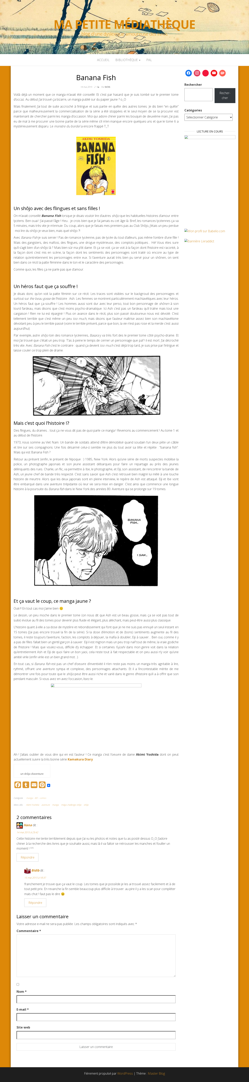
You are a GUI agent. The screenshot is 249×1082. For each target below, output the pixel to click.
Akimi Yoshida (32, 804)
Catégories (193, 110)
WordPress (125, 1073)
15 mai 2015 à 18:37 (35, 877)
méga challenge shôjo (71, 804)
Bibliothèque (127, 60)
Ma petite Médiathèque (124, 24)
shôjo (86, 804)
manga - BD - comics (36, 797)
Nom (22, 991)
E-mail (23, 1009)
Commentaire (29, 931)
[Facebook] (188, 73)
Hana (28, 825)
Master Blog (156, 1073)
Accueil (103, 60)
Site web (23, 1027)
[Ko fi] (222, 73)
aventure (45, 804)
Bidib (107, 86)
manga (55, 804)
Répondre (27, 857)
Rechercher (193, 84)
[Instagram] (197, 73)
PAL (149, 60)
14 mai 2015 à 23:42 (27, 832)
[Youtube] (214, 73)
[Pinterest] (205, 73)
